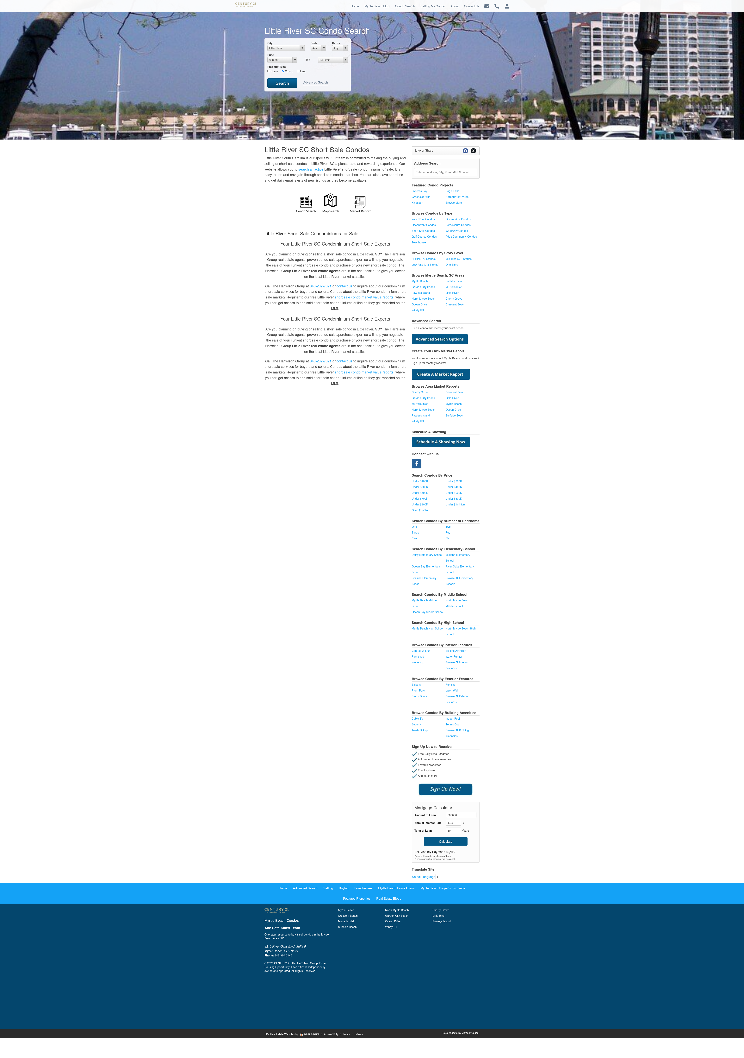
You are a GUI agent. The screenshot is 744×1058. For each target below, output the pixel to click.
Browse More (454, 202)
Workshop (418, 662)
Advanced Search (315, 82)
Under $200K (454, 481)
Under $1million (455, 504)
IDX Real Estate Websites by (282, 1034)
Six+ (448, 538)
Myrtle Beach (420, 281)
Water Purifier (454, 656)
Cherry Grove (454, 298)
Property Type (276, 67)
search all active (310, 169)
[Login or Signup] (507, 5)
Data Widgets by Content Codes (461, 1033)
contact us (344, 285)
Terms (346, 1034)
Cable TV (417, 718)
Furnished (418, 656)
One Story (452, 264)
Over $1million (420, 510)
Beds (314, 43)
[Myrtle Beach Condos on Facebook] (417, 463)
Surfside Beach (455, 281)
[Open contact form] (486, 5)
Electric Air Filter (456, 651)
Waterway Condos (457, 231)
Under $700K (420, 498)
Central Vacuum (421, 651)
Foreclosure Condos (458, 225)
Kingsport (417, 202)
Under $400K (454, 487)
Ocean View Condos (458, 219)
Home (274, 71)
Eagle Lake (452, 191)
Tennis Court (453, 724)
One (414, 527)
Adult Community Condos (461, 236)
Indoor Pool (453, 718)
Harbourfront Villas (457, 197)
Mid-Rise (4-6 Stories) (459, 259)
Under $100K (420, 481)
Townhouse (419, 242)
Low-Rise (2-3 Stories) (425, 264)
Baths (336, 43)
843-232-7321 (321, 285)
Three (415, 532)
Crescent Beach (455, 304)
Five (414, 538)
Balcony (416, 684)
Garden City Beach (423, 287)
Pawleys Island (421, 293)
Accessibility (331, 1034)
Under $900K (420, 504)
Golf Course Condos (424, 236)
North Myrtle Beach (423, 298)
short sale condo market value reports (364, 296)
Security (417, 724)
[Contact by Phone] (496, 5)
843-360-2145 (283, 955)
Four (448, 532)
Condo (288, 71)
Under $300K (420, 487)
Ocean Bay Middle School (427, 612)
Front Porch (419, 690)
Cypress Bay (419, 191)
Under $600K (454, 493)
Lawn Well (452, 690)
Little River (452, 293)
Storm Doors (419, 696)
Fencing (451, 684)
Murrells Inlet (454, 287)
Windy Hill (418, 310)
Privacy (359, 1034)
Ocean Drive (419, 304)
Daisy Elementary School (427, 555)
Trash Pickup (420, 730)
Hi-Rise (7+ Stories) (424, 259)
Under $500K (420, 493)
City (270, 43)
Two (448, 527)
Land (302, 71)
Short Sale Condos (423, 231)
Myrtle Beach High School (427, 628)
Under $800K (454, 498)
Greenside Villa (421, 197)
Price (270, 55)
